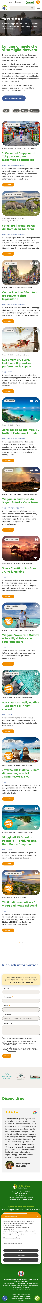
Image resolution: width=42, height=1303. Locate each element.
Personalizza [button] (21, 1255)
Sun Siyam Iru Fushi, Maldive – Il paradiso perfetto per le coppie (16, 363)
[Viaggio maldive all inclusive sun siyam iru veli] (21, 682)
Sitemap (28, 1298)
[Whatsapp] (38, 2)
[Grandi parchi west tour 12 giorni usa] (21, 272)
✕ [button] (38, 1217)
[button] (36, 142)
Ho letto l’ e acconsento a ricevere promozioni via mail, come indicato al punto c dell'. (20, 1043)
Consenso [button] (21, 1298)
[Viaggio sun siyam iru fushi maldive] (21, 339)
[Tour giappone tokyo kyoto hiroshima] (21, 133)
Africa (24, 111)
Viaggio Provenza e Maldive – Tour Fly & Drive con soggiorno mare (20, 638)
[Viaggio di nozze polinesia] (21, 817)
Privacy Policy (16, 1294)
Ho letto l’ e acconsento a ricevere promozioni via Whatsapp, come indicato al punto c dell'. (21, 1049)
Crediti (21, 1300)
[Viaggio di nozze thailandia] (21, 882)
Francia (14, 606)
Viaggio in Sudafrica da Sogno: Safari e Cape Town (20, 500)
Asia (16, 111)
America (34, 111)
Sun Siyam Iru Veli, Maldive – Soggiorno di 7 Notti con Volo (20, 706)
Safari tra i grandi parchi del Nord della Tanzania (19, 227)
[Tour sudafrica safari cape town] (21, 479)
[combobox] (19, 8)
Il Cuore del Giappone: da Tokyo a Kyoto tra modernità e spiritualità (19, 156)
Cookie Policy (25, 1294)
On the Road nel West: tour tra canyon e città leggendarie (20, 296)
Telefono (7, 1015)
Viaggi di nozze (20, 165)
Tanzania (17, 194)
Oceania (9, 808)
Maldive (9, 331)
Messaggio (8, 1023)
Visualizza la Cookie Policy (11, 1238)
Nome (6, 988)
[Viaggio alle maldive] (21, 749)
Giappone (15, 124)
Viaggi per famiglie (8, 165)
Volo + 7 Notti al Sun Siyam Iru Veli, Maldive (20, 570)
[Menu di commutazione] (38, 7)
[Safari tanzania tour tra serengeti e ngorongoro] (21, 203)
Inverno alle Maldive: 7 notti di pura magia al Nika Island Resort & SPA (21, 773)
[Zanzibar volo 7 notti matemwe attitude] (21, 409)
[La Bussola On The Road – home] (4, 7)
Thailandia (11, 873)
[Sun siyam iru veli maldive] (21, 548)
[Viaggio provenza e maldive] (21, 615)
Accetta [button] (21, 1250)
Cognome (8, 997)
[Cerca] (32, 8)
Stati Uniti (11, 263)
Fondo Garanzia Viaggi (17, 1285)
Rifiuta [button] (21, 1260)
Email (6, 1006)
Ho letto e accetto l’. (18, 1038)
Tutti (6, 111)
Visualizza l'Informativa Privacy (12, 1243)
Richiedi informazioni (14, 98)
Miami (16, 741)
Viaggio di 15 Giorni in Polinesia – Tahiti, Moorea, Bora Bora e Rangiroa (19, 841)
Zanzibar (10, 401)
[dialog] (21, 1239)
